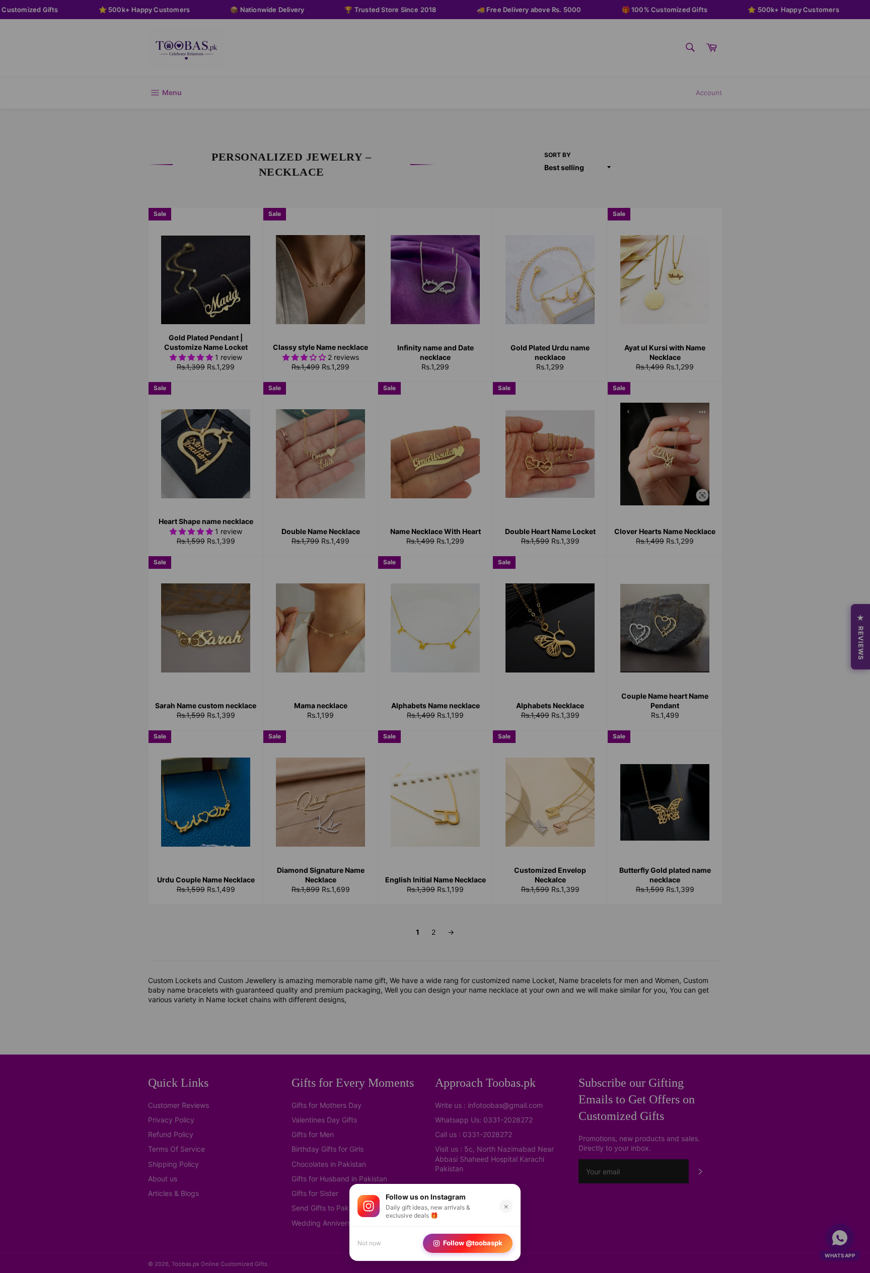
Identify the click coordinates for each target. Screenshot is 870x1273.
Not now (369, 1243)
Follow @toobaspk (472, 1243)
